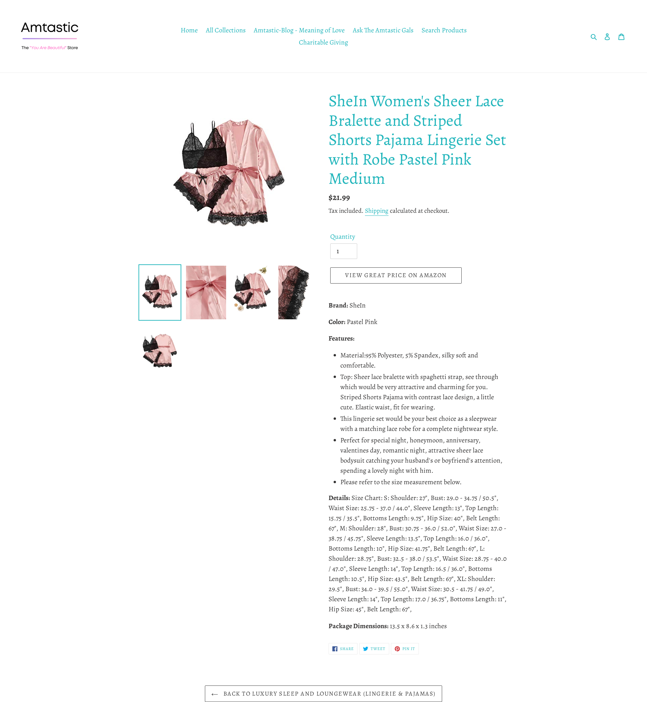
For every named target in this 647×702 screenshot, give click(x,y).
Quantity (342, 236)
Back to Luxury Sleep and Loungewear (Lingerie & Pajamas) (328, 694)
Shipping (377, 210)
